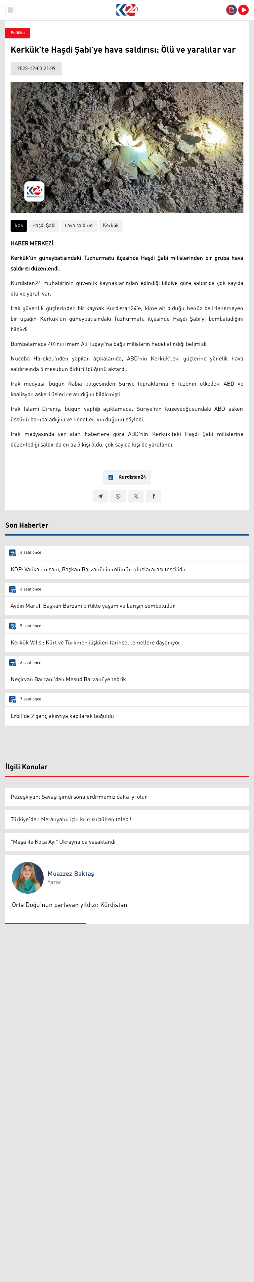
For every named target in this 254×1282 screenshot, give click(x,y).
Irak (19, 225)
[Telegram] (100, 496)
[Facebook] (153, 496)
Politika (18, 33)
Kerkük (111, 225)
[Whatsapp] (118, 496)
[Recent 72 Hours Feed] (231, 10)
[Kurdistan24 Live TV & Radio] (243, 10)
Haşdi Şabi (44, 225)
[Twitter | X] (136, 496)
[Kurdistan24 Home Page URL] (127, 10)
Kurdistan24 (132, 477)
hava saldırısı (79, 225)
